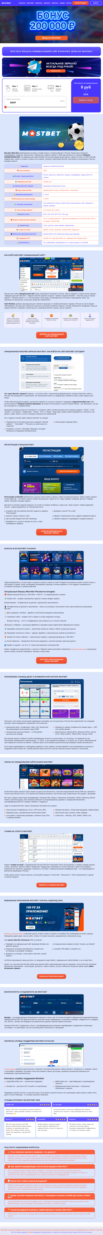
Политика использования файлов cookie (58, 1230)
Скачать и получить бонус (51, 976)
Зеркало (38, 3)
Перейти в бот (55, 71)
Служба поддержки (10, 1069)
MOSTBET (6, 3)
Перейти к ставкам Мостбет (51, 885)
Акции (62, 3)
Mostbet (30, 1232)
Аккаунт (47, 3)
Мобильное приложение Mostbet (14, 933)
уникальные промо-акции (78, 649)
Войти (95, 3)
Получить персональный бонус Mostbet (51, 660)
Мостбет (30, 3)
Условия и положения (95, 1230)
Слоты (69, 3)
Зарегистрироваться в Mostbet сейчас (51, 532)
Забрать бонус (86, 100)
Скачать (22, 3)
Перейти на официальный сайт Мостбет (52, 335)
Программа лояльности (8, 1230)
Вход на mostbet (51, 38)
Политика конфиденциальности (79, 1230)
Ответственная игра (39, 1230)
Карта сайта (25, 1230)
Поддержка (18, 1230)
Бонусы (55, 3)
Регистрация (80, 3)
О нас (31, 1230)
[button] (100, 1221)
